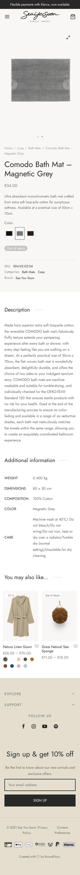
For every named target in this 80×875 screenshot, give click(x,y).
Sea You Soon (25, 278)
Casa (20, 148)
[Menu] (7, 17)
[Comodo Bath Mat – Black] (9, 233)
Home (8, 148)
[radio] (5, 659)
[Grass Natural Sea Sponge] (59, 616)
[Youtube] (45, 726)
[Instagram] (33, 726)
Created (24, 856)
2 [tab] (42, 136)
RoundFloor (52, 856)
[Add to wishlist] (36, 647)
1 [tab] (38, 136)
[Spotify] (56, 726)
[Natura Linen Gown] (20, 616)
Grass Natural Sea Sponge (55, 649)
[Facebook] (23, 726)
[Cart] (73, 16)
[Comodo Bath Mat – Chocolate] (30, 233)
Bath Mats (34, 148)
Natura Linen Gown (17, 646)
